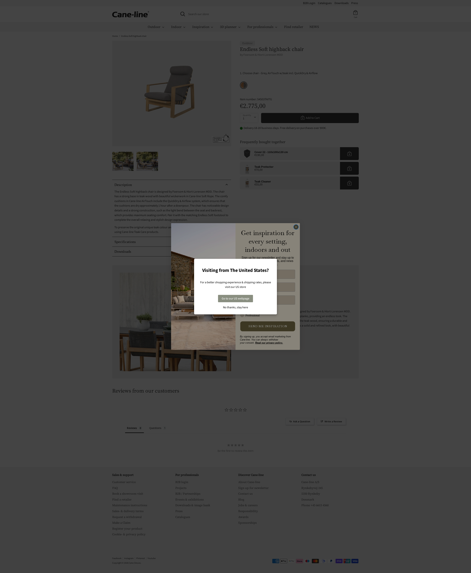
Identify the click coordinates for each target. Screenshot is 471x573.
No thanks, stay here (235, 307)
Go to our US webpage (235, 299)
